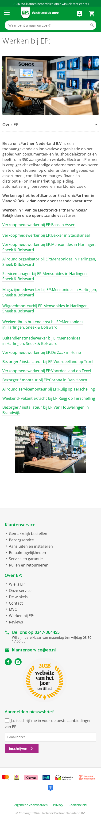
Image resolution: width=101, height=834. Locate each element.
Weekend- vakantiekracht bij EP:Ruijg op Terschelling (48, 398)
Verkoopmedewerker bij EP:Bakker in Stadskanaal (46, 235)
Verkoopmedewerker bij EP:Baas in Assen (38, 224)
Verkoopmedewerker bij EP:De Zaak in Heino (41, 352)
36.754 (20, 4)
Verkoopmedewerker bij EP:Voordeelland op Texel (46, 370)
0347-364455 (47, 632)
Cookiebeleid (78, 805)
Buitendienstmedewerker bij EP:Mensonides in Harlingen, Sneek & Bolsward (41, 340)
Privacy (58, 805)
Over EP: (13, 575)
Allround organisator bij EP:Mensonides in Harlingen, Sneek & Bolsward (49, 261)
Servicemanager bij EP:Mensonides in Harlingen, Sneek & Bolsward (45, 276)
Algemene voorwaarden (31, 805)
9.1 (87, 4)
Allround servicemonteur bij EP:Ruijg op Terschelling (48, 389)
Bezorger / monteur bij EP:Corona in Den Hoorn (44, 380)
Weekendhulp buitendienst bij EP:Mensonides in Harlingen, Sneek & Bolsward (42, 324)
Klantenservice (20, 524)
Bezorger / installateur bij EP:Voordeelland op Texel (47, 361)
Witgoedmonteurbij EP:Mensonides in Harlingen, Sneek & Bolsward (45, 308)
